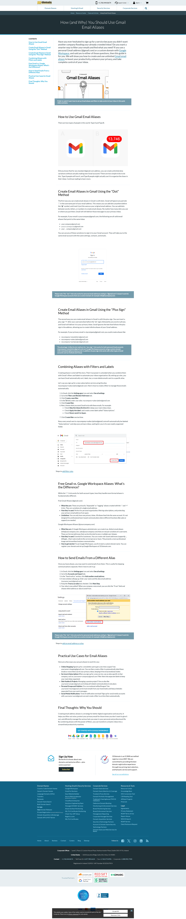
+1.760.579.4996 (105, 859)
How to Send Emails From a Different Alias (39, 71)
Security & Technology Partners (103, 822)
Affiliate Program (126, 799)
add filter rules (67, 471)
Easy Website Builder (72, 794)
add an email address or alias (73, 643)
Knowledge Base (126, 791)
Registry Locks (70, 816)
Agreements (125, 808)
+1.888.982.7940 (126, 859)
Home (39, 840)
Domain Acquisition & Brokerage (48, 815)
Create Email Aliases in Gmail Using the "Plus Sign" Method (40, 54)
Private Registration (44, 812)
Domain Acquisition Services (102, 819)
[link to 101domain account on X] (128, 842)
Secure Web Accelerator (73, 796)
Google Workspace (71, 788)
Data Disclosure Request (129, 824)
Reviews (54, 840)
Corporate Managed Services (102, 816)
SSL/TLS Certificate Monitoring (75, 811)
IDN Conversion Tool (128, 794)
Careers (71, 840)
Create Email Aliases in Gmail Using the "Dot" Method (40, 48)
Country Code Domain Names (47, 788)
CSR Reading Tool (127, 796)
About (46, 840)
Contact (63, 840)
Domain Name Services (100, 788)
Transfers (40, 796)
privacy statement (73, 914)
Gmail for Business (71, 791)
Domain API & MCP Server (46, 817)
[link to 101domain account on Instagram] (135, 842)
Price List (124, 802)
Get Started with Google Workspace (93, 730)
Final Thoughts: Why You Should (38, 82)
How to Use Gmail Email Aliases (38, 43)
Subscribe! (66, 769)
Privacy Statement (127, 811)
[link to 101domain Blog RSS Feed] (147, 842)
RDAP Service (125, 821)
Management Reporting (101, 814)
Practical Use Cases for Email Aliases (39, 77)
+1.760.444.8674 (67, 859)
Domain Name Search (44, 802)
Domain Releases (44, 810)
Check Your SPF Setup (72, 814)
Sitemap (86, 840)
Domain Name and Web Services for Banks (105, 830)
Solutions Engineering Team (74, 803)
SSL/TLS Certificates (71, 819)
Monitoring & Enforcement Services (105, 806)
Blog (79, 840)
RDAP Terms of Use (127, 814)
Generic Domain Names (45, 791)
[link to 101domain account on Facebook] (122, 842)
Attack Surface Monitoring (74, 808)
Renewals (40, 799)
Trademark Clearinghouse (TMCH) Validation (104, 800)
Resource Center (126, 788)
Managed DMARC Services (74, 806)
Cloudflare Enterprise (72, 801)
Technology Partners (100, 827)
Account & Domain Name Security (104, 824)
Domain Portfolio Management (103, 796)
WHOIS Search (126, 819)
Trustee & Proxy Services (101, 794)
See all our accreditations (120, 774)
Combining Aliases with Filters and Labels (37, 59)
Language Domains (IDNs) (46, 794)
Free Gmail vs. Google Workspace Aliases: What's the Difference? (39, 65)
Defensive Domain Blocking (102, 803)
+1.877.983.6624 (89, 859)
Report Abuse (125, 816)
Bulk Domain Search (44, 804)
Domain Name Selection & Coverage (105, 791)
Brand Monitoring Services (102, 808)
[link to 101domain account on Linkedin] (141, 842)
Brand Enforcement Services (102, 811)
